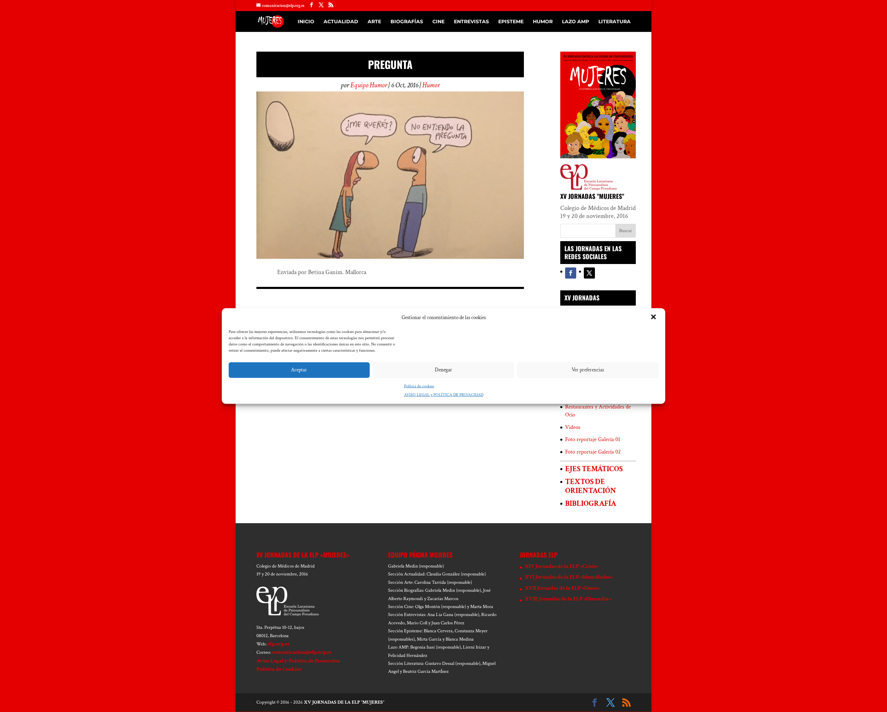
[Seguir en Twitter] (589, 273)
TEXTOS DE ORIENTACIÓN (590, 486)
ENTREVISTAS (471, 22)
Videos (572, 427)
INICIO (306, 22)
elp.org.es (278, 644)
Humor (431, 85)
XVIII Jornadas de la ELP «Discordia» (568, 599)
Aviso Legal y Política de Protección (298, 661)
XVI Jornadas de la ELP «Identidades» (569, 577)
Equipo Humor (368, 85)
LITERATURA (614, 22)
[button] (654, 317)
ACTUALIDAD (341, 22)
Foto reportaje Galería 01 (592, 439)
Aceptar (299, 370)
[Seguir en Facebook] (570, 273)
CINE (438, 22)
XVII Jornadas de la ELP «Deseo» (562, 588)
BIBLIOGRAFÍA (590, 504)
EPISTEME (511, 22)
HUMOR (543, 22)
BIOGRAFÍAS (406, 22)
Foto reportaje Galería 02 (593, 452)
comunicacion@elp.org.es (301, 652)
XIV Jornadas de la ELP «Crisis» (561, 566)
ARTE (374, 22)
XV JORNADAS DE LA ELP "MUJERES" (344, 702)
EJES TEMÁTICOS (594, 469)
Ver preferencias (588, 370)
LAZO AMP (575, 22)
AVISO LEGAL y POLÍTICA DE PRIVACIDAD (443, 394)
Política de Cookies (278, 669)
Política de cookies (419, 385)
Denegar (443, 370)
